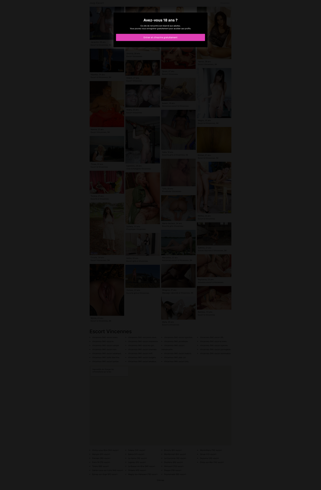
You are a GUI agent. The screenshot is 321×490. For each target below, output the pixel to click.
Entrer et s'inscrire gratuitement (160, 37)
